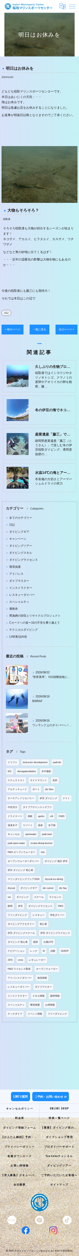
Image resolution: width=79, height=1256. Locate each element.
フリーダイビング (57, 1013)
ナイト (66, 798)
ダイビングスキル (20, 552)
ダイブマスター (19, 580)
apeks (41, 816)
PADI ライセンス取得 (19, 969)
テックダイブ (15, 1013)
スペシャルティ (19, 601)
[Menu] (72, 6)
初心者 (43, 924)
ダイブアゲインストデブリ (37, 807)
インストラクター (20, 587)
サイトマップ (59, 1184)
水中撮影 (46, 771)
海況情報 (42, 977)
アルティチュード (17, 789)
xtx (9, 897)
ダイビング (22, 897)
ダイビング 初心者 (18, 942)
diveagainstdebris (26, 771)
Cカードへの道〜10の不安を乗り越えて (34, 622)
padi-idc (57, 762)
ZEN (10, 960)
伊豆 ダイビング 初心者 (20, 870)
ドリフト (12, 762)
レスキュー (38, 915)
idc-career (48, 888)
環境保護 (15, 566)
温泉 (40, 825)
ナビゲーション (16, 951)
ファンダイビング (17, 915)
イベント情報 (35, 1013)
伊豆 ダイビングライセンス (55, 933)
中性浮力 (12, 807)
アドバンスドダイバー (20, 977)
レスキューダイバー (22, 594)
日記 (6, 312)
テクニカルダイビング (23, 629)
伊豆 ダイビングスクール (21, 933)
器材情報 (55, 995)
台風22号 (48, 942)
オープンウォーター (47, 969)
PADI (60, 906)
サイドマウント (38, 780)
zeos (20, 960)
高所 (54, 780)
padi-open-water (16, 843)
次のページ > (66, 329)
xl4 (51, 816)
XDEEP (65, 951)
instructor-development (35, 762)
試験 (52, 951)
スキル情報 (38, 995)
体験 (30, 816)
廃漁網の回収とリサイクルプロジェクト (35, 615)
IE (44, 951)
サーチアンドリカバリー (21, 798)
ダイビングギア (19, 531)
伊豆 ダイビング (48, 798)
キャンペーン (17, 538)
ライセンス (55, 897)
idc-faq (62, 888)
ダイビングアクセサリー (21, 924)
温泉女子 (12, 825)
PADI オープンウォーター (21, 852)
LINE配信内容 (18, 636)
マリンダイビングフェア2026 (24, 879)
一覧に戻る (39, 329)
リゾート (27, 825)
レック (33, 951)
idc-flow (49, 789)
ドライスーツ (15, 816)
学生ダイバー (57, 915)
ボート (36, 789)
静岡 (10, 906)
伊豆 (20, 906)
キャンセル (14, 834)
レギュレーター (37, 960)
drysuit (11, 888)
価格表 (13, 608)
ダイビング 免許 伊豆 (56, 861)
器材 (35, 942)
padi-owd (47, 834)
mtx (43, 852)
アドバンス (16, 573)
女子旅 (52, 825)
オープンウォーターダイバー (23, 861)
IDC (10, 771)
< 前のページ (12, 329)
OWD (62, 816)
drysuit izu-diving (54, 879)
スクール (39, 897)
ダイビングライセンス (23, 559)
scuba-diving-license (41, 843)
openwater (30, 834)
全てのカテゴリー (20, 517)
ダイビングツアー (20, 545)
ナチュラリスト (16, 780)
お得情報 (50, 1004)
